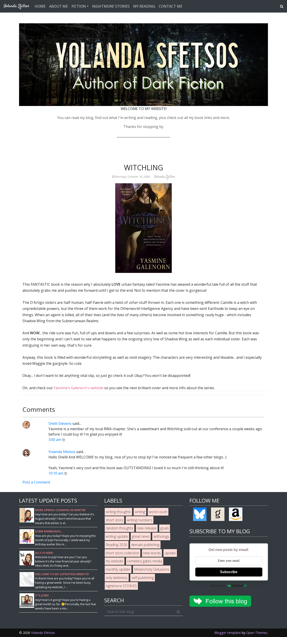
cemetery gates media (144, 561)
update (170, 553)
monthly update (118, 569)
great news (141, 536)
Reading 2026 (116, 544)
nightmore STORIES (121, 585)
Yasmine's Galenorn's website (78, 387)
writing (140, 511)
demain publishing (145, 544)
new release (147, 528)
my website (114, 561)
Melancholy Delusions (151, 569)
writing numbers (139, 520)
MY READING (144, 6)
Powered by (218, 585)
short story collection (122, 553)
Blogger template (227, 633)
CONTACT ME (170, 6)
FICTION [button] (79, 6)
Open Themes (256, 633)
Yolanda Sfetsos (61, 451)
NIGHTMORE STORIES (111, 6)
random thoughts (119, 528)
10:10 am (56, 473)
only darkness (117, 577)
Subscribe (228, 572)
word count (158, 511)
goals (164, 528)
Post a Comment (36, 482)
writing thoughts (118, 511)
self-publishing (142, 577)
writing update (117, 536)
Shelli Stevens (60, 423)
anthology (161, 536)
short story (114, 520)
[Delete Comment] (63, 439)
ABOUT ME (58, 6)
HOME (40, 6)
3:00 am (55, 439)
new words (152, 553)
